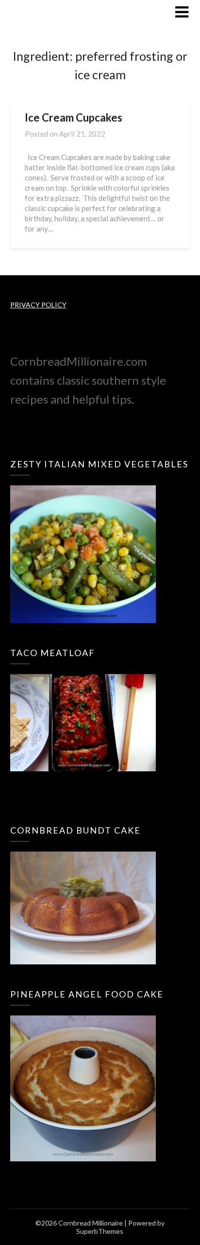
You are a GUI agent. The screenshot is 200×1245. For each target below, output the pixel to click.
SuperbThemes (99, 1231)
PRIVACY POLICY (38, 305)
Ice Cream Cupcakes (73, 117)
